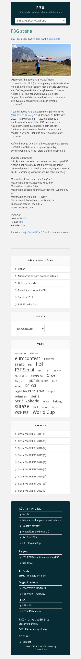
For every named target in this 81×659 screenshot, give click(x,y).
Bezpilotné (20, 353)
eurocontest (27, 358)
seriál (35, 396)
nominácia (37, 375)
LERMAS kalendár (31, 611)
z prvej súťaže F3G (29, 232)
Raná (54, 381)
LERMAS (26, 605)
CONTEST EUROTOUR (34, 588)
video (45, 407)
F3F (40, 364)
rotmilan (21, 396)
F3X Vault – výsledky (33, 594)
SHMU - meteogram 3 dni (32, 575)
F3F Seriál (24, 370)
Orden (52, 376)
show (46, 401)
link (25, 218)
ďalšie (39, 39)
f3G (40, 370)
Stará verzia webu (28, 623)
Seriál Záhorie (27, 401)
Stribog (57, 401)
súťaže (22, 407)
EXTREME (49, 359)
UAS (35, 407)
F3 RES (19, 365)
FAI (24, 599)
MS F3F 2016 (21, 376)
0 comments (53, 39)
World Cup (44, 412)
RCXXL (18, 386)
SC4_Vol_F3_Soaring (23, 115)
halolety (57, 370)
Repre (51, 391)
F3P (47, 370)
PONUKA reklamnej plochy (33, 629)
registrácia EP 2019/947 (29, 391)
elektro (34, 353)
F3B (30, 365)
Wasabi (55, 407)
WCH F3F (22, 413)
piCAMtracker (38, 381)
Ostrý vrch (20, 381)
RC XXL (31, 386)
